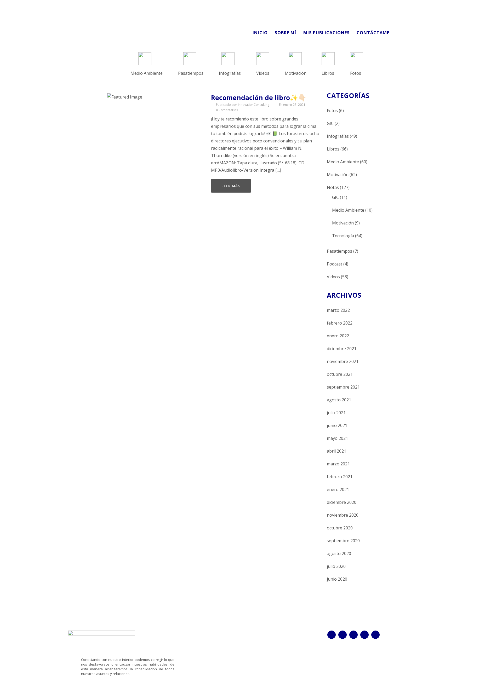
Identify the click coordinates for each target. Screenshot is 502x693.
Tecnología (343, 236)
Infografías (338, 136)
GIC (330, 123)
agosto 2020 (339, 553)
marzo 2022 (338, 310)
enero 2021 (338, 489)
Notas (333, 187)
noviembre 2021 (342, 361)
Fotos (332, 110)
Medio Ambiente (343, 162)
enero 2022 (338, 336)
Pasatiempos (339, 251)
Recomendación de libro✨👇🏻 (258, 97)
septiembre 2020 (343, 541)
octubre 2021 (340, 374)
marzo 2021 (338, 464)
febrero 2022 (339, 323)
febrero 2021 (339, 477)
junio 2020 (337, 579)
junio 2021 (337, 425)
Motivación (338, 174)
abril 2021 (336, 451)
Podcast (334, 264)
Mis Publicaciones (326, 33)
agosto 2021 (339, 400)
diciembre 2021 (341, 348)
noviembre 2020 (342, 515)
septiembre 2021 (343, 387)
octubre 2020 (340, 528)
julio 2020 (336, 566)
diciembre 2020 (341, 502)
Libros (333, 149)
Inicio (260, 33)
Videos (333, 277)
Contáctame (373, 33)
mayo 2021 (337, 438)
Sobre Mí (285, 33)
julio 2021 (336, 412)
